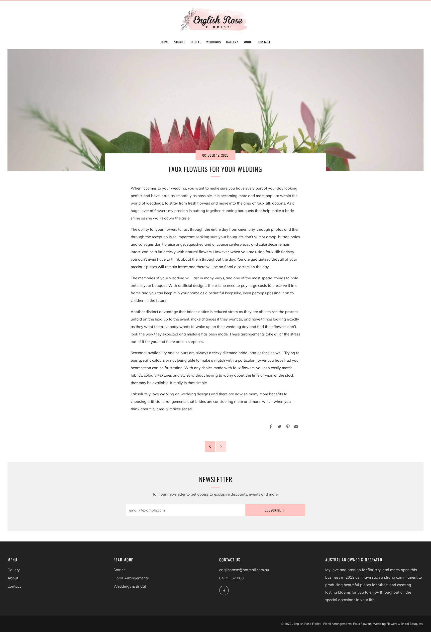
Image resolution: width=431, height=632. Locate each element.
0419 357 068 (231, 578)
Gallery (232, 41)
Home (165, 41)
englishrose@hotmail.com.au (244, 569)
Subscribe (273, 510)
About (248, 41)
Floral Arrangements (131, 578)
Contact (264, 41)
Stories (180, 41)
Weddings (213, 41)
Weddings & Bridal (129, 586)
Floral (196, 41)
